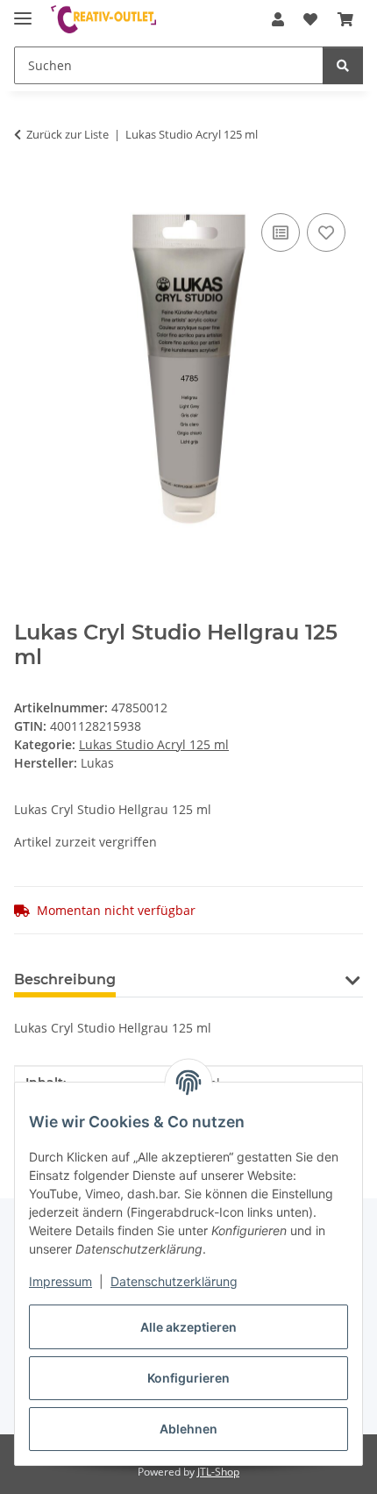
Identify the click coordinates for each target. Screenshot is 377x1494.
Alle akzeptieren (188, 1326)
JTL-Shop (218, 1471)
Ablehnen (188, 1428)
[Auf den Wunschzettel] (326, 232)
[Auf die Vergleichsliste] (280, 232)
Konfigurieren (188, 1377)
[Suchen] (343, 65)
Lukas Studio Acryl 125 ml (154, 744)
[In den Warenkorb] (28, 189)
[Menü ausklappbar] (23, 11)
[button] (278, 19)
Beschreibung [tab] (65, 979)
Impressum (60, 1281)
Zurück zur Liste (67, 134)
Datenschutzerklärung (174, 1281)
